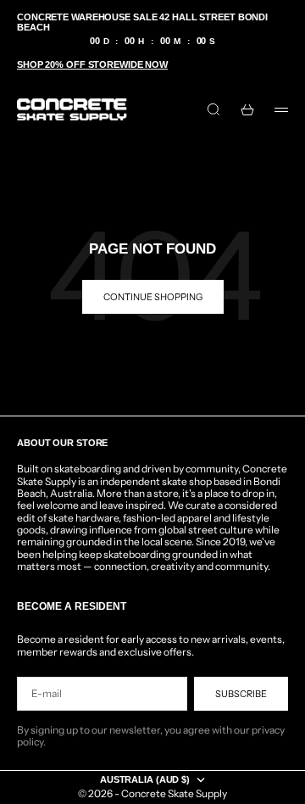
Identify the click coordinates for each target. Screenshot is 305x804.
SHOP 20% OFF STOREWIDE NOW (92, 64)
